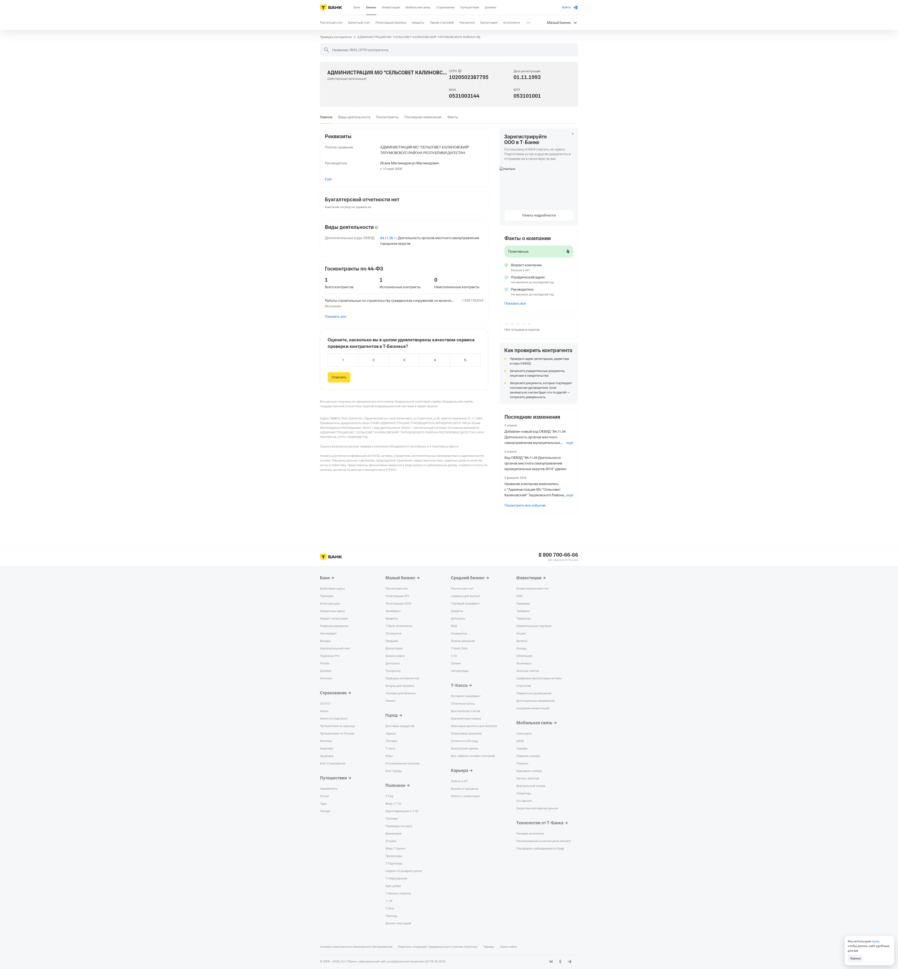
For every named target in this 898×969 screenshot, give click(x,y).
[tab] (326, 117)
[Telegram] (569, 961)
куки (875, 941)
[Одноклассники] (560, 961)
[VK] (551, 961)
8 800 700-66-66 (558, 555)
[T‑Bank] (331, 7)
